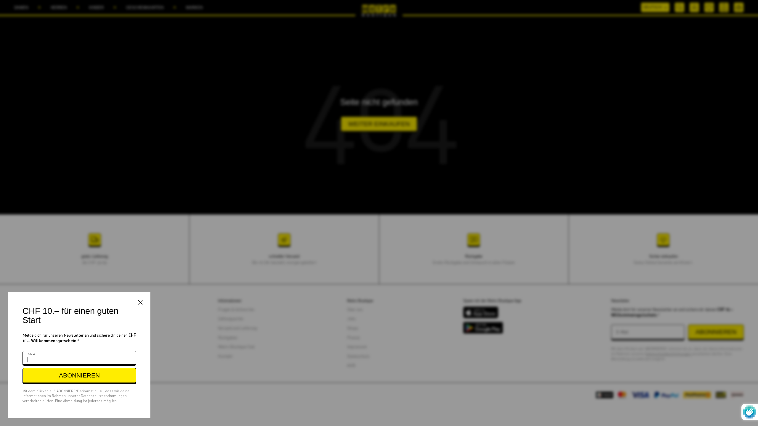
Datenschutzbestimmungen (104, 395)
